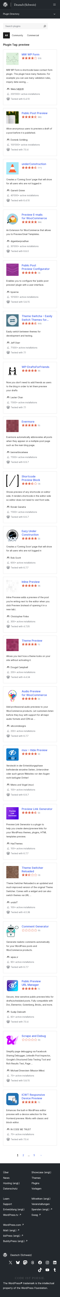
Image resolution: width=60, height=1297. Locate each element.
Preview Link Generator (37, 809)
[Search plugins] (45, 26)
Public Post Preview (35, 113)
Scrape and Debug (34, 1036)
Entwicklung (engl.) (13, 1209)
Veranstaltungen (41, 1204)
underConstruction (34, 164)
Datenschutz (10, 1188)
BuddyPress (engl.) (15, 1241)
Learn (6, 1198)
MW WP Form (30, 54)
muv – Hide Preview (34, 750)
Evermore (28, 421)
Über (6, 1172)
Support (7, 1204)
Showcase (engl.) (41, 1172)
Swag (36, 1214)
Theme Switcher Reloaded (32, 869)
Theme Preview (32, 640)
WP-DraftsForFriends (35, 367)
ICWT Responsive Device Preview (33, 1096)
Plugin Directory (11, 14)
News (6, 1177)
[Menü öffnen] (55, 4)
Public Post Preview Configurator (36, 267)
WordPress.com (13, 1224)
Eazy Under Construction (30, 532)
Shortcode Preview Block (31, 478)
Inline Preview (31, 581)
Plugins (35, 1183)
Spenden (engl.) (42, 1209)
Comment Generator (35, 926)
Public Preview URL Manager (31, 983)
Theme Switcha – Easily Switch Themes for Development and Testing (37, 317)
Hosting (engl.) (11, 1183)
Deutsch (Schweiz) (21, 1255)
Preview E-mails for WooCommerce (34, 216)
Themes (36, 1177)
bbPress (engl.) (13, 1235)
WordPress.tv (12, 1214)
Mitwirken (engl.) (41, 1198)
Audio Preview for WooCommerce (34, 693)
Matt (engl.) (11, 1230)
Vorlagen (36, 1188)
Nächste (41, 1155)
